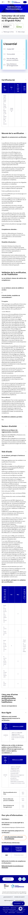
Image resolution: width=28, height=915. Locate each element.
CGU (6, 912)
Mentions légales (12, 912)
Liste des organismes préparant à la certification (13, 838)
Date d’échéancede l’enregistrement (12, 65)
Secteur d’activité (9, 426)
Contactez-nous (20, 912)
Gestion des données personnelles (9, 909)
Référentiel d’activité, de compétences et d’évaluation (12, 866)
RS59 (6, 855)
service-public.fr (19, 900)
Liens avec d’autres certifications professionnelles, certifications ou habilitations (10, 698)
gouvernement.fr (7, 897)
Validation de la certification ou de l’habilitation (14, 273)
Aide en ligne (21, 32)
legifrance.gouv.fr (8, 900)
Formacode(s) (11, 54)
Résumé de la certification (13, 133)
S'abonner (8, 879)
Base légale (6, 712)
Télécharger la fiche (8, 32)
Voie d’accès (7, 451)
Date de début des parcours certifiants (12, 59)
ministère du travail (18, 897)
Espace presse (13, 907)
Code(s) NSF (10, 49)
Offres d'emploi (6, 907)
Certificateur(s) (8, 80)
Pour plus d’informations (12, 815)
